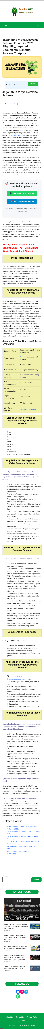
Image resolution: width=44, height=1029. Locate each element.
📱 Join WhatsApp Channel (22, 193)
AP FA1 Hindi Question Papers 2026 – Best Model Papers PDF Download (22, 918)
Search (5, 876)
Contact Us (20, 1017)
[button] (38, 25)
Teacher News (29, 1025)
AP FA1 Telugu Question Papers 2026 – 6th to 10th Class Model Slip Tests (15, 937)
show (15, 104)
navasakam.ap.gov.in (28, 409)
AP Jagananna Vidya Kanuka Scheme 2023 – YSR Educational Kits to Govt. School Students (20, 247)
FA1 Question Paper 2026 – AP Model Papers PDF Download (15, 947)
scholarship (16, 135)
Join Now (33, 84)
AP (21, 357)
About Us (9, 1017)
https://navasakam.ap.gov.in (18, 679)
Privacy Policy (32, 1017)
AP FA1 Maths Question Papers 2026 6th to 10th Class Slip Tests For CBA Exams (16, 926)
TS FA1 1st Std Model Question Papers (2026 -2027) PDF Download (15, 968)
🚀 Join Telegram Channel (22, 201)
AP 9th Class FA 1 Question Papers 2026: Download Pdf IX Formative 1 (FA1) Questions (15, 957)
